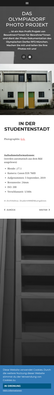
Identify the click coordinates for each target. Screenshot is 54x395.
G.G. (23, 139)
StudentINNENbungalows (33, 200)
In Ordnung (12, 386)
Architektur (13, 200)
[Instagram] (23, 57)
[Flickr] (29, 57)
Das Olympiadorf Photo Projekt (27, 19)
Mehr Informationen (12, 390)
